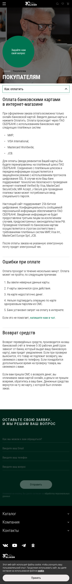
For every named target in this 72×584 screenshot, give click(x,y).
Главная (6, 71)
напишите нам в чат (42, 317)
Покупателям (19, 71)
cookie (41, 570)
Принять (36, 577)
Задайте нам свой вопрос (18, 51)
